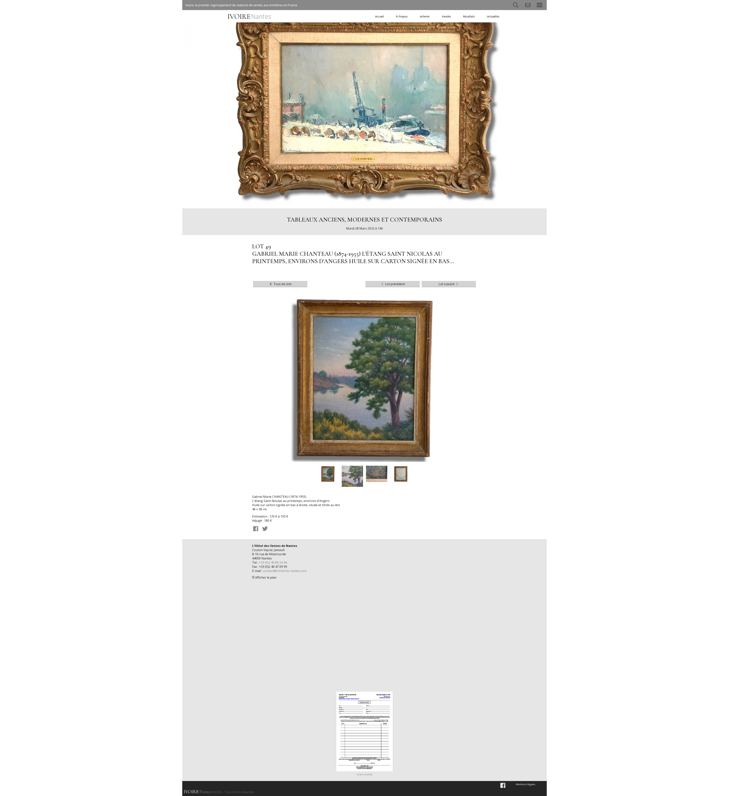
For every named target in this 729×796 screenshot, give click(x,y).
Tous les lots (282, 284)
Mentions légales (525, 784)
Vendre (446, 16)
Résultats (469, 16)
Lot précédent (394, 284)
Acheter (425, 16)
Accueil (379, 16)
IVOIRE (249, 16)
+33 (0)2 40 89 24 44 (273, 562)
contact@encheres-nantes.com (285, 571)
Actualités (493, 16)
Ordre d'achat (364, 774)
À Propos (402, 16)
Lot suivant (447, 284)
